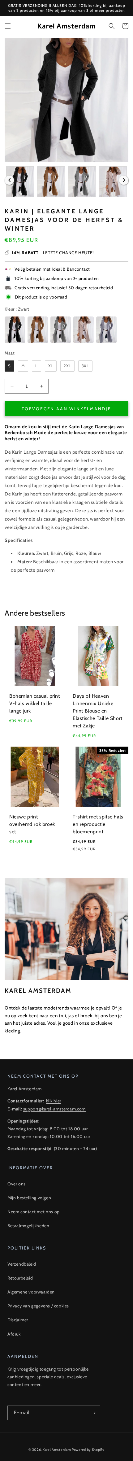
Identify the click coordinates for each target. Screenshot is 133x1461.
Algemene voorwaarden (31, 1292)
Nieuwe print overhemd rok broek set (32, 824)
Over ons (16, 1184)
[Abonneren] (93, 1413)
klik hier (53, 1101)
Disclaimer (17, 1320)
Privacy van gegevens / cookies (38, 1306)
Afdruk (14, 1334)
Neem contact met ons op (33, 1212)
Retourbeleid (20, 1278)
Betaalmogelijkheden (28, 1225)
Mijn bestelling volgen (29, 1198)
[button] (8, 26)
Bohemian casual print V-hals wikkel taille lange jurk (34, 703)
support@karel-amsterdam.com (54, 1109)
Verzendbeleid (21, 1264)
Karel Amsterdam (57, 1449)
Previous (9, 180)
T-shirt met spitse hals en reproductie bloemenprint (98, 824)
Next (123, 180)
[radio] (15, 329)
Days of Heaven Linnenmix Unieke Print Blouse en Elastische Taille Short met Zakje (97, 711)
